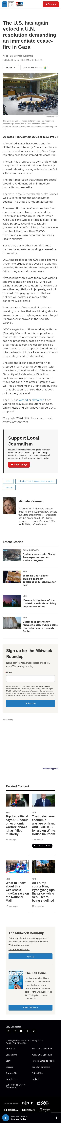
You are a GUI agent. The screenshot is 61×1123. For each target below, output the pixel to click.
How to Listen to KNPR (43, 1061)
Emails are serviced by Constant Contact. (40, 695)
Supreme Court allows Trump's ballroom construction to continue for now (39, 580)
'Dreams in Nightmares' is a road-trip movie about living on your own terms (39, 603)
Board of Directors (41, 1067)
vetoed (23, 400)
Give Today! (20, 464)
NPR (8, 481)
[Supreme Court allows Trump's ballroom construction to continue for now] (12, 577)
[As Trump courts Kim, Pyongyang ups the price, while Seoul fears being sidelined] (43, 866)
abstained (38, 400)
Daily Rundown (31, 550)
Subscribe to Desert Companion (15, 1086)
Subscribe (30, 703)
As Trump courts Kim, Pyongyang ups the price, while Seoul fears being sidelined (43, 891)
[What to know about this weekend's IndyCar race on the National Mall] (17, 866)
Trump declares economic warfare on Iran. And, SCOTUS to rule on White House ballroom (43, 825)
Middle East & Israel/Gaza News (36, 481)
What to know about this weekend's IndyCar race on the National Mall (17, 891)
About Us (10, 1049)
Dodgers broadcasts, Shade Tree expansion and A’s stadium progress (39, 557)
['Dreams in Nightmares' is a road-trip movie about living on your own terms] (12, 601)
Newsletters (11, 1079)
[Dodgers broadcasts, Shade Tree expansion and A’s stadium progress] (12, 555)
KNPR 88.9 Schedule (42, 1049)
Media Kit (36, 1079)
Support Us (11, 1073)
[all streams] (57, 1117)
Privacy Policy (37, 1040)
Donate (52, 4)
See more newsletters (19, 949)
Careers (9, 1067)
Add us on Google (33, 67)
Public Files (37, 1073)
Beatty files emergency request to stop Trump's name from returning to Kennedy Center (40, 626)
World (9, 487)
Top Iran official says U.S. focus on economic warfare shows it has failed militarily (17, 825)
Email (9, 672)
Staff (8, 1061)
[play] (6, 1117)
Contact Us (11, 1055)
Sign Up (30, 956)
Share (9, 67)
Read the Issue (30, 1007)
